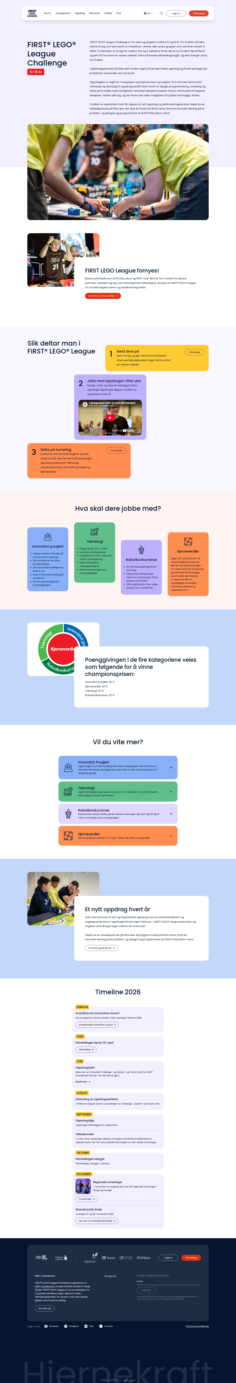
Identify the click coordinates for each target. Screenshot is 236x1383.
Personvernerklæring (197, 1326)
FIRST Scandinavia (44, 1286)
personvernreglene (177, 1296)
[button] (118, 13)
